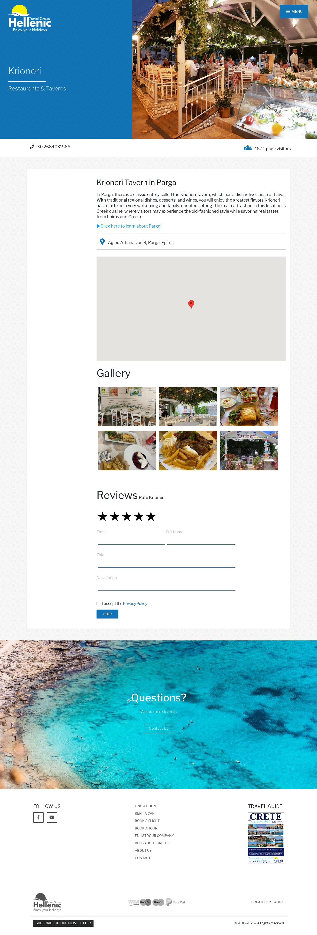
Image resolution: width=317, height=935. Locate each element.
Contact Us (158, 728)
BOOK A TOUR (146, 828)
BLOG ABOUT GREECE (152, 843)
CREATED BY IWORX (267, 902)
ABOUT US (143, 851)
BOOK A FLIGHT (147, 821)
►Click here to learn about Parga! (129, 226)
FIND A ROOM (146, 806)
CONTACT (143, 858)
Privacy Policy (135, 603)
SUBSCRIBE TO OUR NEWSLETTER (63, 923)
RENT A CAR (145, 814)
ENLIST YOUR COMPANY (154, 836)
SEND (107, 614)
